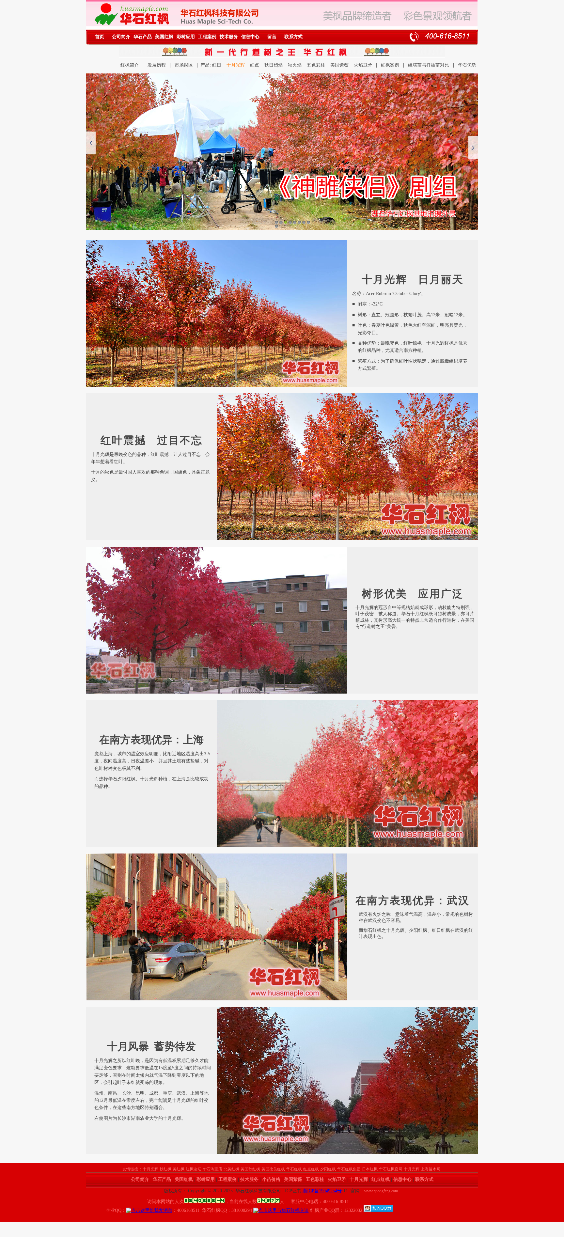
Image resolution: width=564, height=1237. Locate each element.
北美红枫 (231, 1169)
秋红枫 (165, 1169)
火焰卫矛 (363, 65)
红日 (216, 65)
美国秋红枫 (250, 1169)
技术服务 (229, 36)
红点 (254, 65)
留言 (271, 36)
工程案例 (207, 36)
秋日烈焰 (273, 65)
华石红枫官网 (390, 1169)
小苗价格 (271, 1179)
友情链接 (130, 1169)
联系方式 (293, 36)
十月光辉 (236, 65)
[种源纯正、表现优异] (282, 151)
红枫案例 (390, 65)
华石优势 (467, 65)
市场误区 (184, 65)
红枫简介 (129, 65)
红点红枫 (311, 1169)
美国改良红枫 (273, 1169)
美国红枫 (164, 36)
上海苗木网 (430, 1169)
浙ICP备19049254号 (322, 1190)
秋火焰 (295, 65)
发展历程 (157, 65)
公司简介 (121, 36)
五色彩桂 (316, 65)
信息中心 (250, 36)
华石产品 (142, 36)
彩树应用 (186, 36)
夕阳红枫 (328, 1169)
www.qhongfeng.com (381, 1191)
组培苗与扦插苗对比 (428, 65)
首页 (99, 36)
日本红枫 (370, 1169)
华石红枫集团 (349, 1169)
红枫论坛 (193, 1169)
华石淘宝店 (212, 1169)
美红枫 (178, 1169)
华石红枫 (294, 1169)
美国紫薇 (339, 65)
